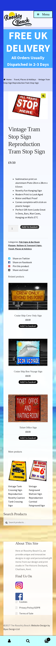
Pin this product (21, 266)
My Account (9, 641)
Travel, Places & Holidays (25, 79)
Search (28, 641)
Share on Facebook (22, 262)
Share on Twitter (21, 258)
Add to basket (30, 227)
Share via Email (20, 270)
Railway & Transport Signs (29, 245)
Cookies (23, 601)
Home (9, 79)
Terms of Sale (26, 613)
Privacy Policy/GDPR (29, 607)
